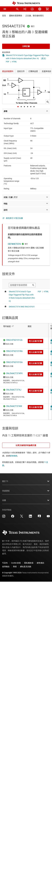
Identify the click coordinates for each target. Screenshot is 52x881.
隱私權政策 (28, 563)
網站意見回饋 (25, 567)
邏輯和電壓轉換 (15, 16)
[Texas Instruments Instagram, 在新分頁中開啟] (3, 517)
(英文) (43, 58)
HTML (14, 62)
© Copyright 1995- (12, 573)
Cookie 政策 (16, 563)
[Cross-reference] (25, 9)
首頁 (4, 16)
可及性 (5, 563)
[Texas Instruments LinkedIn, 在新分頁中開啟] (30, 517)
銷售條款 (40, 563)
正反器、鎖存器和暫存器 (35, 16)
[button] (5, 9)
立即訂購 (26, 46)
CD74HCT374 (14, 244)
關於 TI (5, 481)
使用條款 (13, 456)
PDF (7, 62)
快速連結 (6, 491)
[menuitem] (17, 9)
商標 (15, 567)
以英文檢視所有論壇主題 (26, 445)
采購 (4, 500)
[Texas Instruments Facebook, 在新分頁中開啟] (12, 517)
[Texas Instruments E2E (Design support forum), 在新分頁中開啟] (39, 517)
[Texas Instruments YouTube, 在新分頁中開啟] (48, 517)
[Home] (26, 3)
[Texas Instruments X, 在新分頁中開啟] (21, 517)
